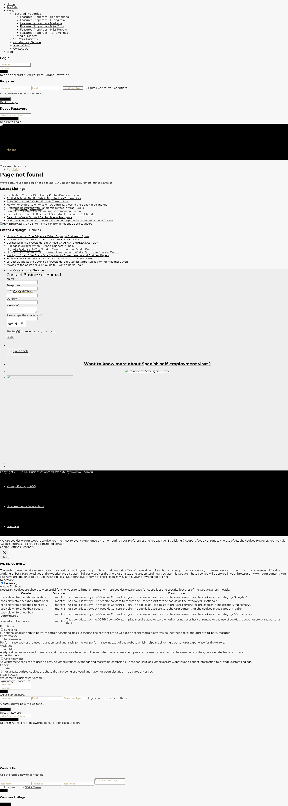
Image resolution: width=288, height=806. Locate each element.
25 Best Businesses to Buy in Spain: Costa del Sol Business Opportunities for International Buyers (67, 261)
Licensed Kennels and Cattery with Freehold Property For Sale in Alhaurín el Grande (60, 220)
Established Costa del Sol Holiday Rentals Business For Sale (44, 195)
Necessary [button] (7, 580)
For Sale (12, 7)
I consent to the (22, 787)
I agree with (107, 87)
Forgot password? (31, 722)
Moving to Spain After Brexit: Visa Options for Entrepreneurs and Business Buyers (58, 255)
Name (11, 278)
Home (11, 4)
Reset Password (9, 118)
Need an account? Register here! (22, 75)
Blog (10, 51)
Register (5, 99)
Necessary (10, 583)
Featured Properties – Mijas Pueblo (43, 29)
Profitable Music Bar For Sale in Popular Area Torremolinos (44, 198)
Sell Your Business (25, 39)
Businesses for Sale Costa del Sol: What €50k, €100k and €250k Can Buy (52, 242)
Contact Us (20, 48)
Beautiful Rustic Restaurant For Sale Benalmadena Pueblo (44, 211)
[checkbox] (2, 787)
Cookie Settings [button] (10, 547)
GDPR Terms (33, 787)
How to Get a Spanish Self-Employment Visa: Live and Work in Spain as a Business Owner (63, 252)
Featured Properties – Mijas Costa (42, 26)
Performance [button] (9, 636)
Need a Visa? (21, 45)
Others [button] (4, 665)
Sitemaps (13, 526)
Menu (11, 10)
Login (3, 71)
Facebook (20, 351)
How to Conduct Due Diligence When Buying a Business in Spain (48, 236)
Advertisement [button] (10, 655)
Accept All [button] (28, 547)
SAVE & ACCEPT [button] (10, 674)
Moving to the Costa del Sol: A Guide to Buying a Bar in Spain (45, 264)
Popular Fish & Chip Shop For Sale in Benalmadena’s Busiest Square (49, 223)
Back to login (53, 722)
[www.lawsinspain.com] (147, 371)
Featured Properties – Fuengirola (42, 20)
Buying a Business (25, 36)
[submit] (8, 271)
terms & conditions (115, 87)
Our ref (12, 298)
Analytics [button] (6, 645)
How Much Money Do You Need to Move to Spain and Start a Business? (52, 249)
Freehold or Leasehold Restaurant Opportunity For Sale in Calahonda (50, 214)
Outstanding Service (27, 42)
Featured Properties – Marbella (41, 23)
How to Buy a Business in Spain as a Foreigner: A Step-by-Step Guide (50, 258)
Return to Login (10, 122)
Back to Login (9, 102)
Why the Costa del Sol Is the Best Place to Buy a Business (43, 239)
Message (13, 305)
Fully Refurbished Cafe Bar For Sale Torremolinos (38, 201)
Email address (16, 292)
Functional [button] (7, 626)
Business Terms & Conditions (25, 506)
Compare (5, 804)
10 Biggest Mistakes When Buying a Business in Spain (40, 245)
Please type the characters (24, 315)
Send (3, 790)
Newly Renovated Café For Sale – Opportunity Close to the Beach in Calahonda (57, 204)
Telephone (13, 285)
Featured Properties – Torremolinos (44, 32)
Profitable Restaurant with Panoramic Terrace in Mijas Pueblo (45, 207)
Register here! (9, 722)
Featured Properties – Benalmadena (44, 17)
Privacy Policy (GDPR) (21, 486)
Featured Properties (27, 13)
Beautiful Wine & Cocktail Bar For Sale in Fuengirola (39, 217)
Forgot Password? (57, 75)
